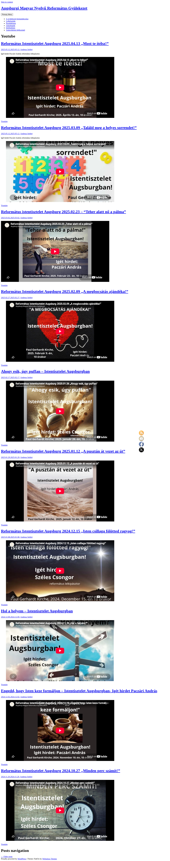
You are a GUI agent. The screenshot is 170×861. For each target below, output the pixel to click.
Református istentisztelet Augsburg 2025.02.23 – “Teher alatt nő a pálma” (63, 211)
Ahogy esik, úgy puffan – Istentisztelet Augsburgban (45, 371)
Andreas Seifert (26, 49)
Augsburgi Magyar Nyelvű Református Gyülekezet (44, 8)
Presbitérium (11, 23)
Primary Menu (7, 14)
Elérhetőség (10, 28)
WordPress (22, 859)
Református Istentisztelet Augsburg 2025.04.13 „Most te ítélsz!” (55, 43)
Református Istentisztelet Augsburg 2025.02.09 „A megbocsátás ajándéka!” (64, 291)
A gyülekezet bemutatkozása (17, 19)
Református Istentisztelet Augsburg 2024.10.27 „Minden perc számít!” (60, 770)
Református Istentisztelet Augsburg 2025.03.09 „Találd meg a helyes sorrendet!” (69, 127)
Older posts (6, 857)
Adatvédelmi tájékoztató (15, 30)
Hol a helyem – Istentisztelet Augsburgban (37, 611)
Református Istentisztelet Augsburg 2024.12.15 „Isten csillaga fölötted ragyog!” (68, 531)
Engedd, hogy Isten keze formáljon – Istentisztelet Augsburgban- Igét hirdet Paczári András (79, 691)
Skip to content (7, 2)
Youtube (4, 121)
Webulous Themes (49, 859)
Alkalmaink (10, 26)
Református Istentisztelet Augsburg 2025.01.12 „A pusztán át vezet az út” (63, 451)
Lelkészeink (10, 21)
